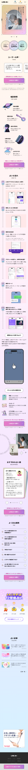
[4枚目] (14, 502)
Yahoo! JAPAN (14, 763)
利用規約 (18, 758)
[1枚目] (10, 502)
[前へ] (7, 502)
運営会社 (19, 761)
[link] (5, 2)
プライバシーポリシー (11, 761)
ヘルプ (14, 758)
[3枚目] (13, 502)
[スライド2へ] (12, 36)
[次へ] (21, 502)
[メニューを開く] (25, 2)
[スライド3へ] (14, 36)
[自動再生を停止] (16, 36)
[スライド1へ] (11, 36)
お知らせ (9, 758)
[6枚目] (17, 502)
